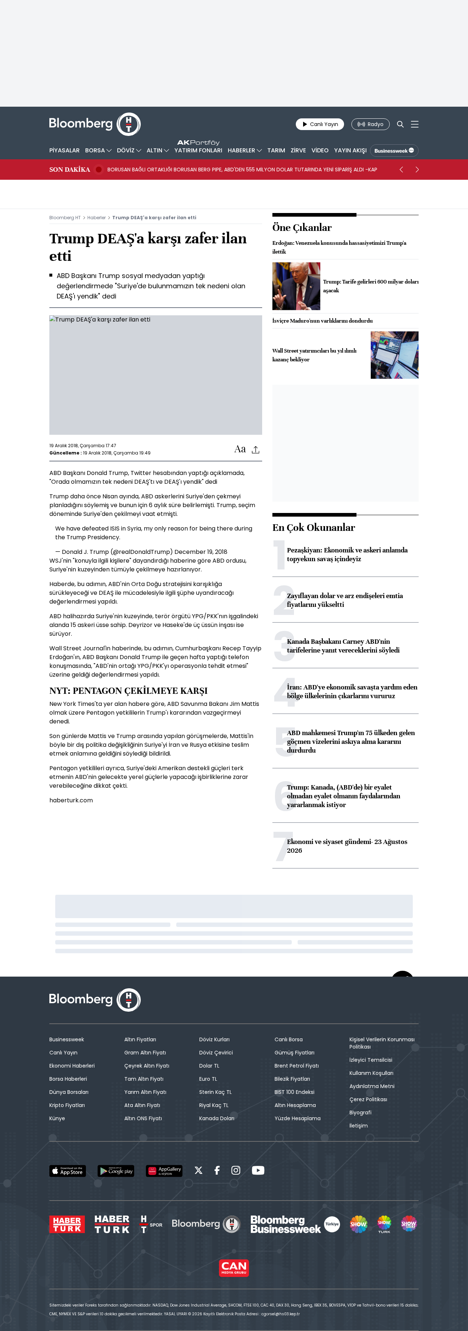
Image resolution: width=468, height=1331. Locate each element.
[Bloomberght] (95, 124)
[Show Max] (410, 1224)
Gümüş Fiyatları (294, 1052)
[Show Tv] (358, 1224)
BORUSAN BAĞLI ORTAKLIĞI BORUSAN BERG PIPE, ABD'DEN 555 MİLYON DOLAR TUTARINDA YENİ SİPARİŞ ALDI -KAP (242, 169)
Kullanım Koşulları (371, 1073)
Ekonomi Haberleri (72, 1065)
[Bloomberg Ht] (206, 1224)
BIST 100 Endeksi (294, 1092)
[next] (417, 169)
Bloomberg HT (65, 217)
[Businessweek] (295, 1224)
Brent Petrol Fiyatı (297, 1065)
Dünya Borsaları (68, 1092)
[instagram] (235, 1171)
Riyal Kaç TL (214, 1105)
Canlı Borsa (289, 1039)
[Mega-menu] (415, 124)
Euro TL (208, 1079)
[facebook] (217, 1171)
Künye (57, 1118)
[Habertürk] (67, 1224)
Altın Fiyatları (140, 1039)
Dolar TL (209, 1065)
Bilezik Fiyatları (292, 1079)
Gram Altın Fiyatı (145, 1052)
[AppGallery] (164, 1171)
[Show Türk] (384, 1224)
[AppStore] (67, 1171)
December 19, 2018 (200, 552)
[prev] (401, 169)
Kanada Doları (216, 1118)
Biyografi (360, 1112)
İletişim (359, 1125)
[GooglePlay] (116, 1171)
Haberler (96, 217)
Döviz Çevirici (216, 1052)
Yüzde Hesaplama (298, 1118)
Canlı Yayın (63, 1052)
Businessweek (66, 1039)
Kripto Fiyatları (67, 1105)
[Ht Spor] (150, 1224)
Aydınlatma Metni (372, 1086)
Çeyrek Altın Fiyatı (146, 1065)
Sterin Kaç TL (215, 1092)
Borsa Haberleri (68, 1079)
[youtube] (258, 1171)
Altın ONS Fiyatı (143, 1118)
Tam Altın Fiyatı (143, 1079)
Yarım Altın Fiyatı (145, 1092)
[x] (198, 1171)
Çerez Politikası (368, 1099)
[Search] (400, 124)
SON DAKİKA (69, 169)
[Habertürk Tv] (112, 1224)
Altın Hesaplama (295, 1105)
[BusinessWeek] (394, 150)
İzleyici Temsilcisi (371, 1060)
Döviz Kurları (214, 1039)
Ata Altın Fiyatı (142, 1105)
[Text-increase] (240, 449)
